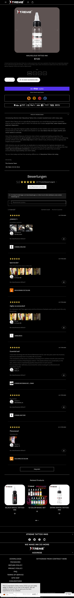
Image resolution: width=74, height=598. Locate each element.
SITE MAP (15, 578)
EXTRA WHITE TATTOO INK (59, 509)
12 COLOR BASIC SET (37, 508)
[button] (57, 182)
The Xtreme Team (11, 163)
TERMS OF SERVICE (15, 575)
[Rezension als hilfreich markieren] (64, 238)
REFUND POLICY (15, 565)
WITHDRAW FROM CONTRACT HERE (51, 559)
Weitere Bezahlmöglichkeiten (37, 92)
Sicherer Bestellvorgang (37, 103)
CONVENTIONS (15, 581)
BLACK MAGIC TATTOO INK (14, 509)
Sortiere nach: (45, 210)
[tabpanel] (15, 502)
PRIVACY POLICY (15, 568)
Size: (37, 69)
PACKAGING (15, 562)
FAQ (15, 572)
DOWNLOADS (15, 559)
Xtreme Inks (16, 2)
